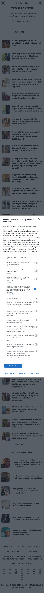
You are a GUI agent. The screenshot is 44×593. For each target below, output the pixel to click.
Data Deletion (10, 373)
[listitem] (22, 258)
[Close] (40, 220)
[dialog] (22, 296)
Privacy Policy (34, 373)
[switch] (35, 263)
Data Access (22, 373)
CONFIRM (13, 366)
